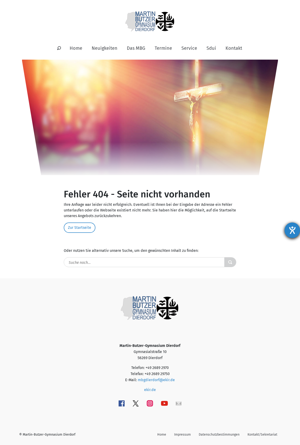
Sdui (211, 48)
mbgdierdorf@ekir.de (156, 380)
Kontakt (233, 48)
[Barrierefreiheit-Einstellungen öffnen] (292, 230)
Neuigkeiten (104, 48)
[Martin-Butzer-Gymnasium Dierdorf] (150, 17)
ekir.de (150, 389)
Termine (163, 48)
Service (189, 48)
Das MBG (136, 48)
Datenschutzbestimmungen (219, 435)
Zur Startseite (79, 227)
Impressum (182, 435)
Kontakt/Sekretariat (262, 435)
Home (76, 48)
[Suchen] (59, 48)
